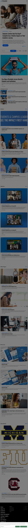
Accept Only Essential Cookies (24, 526)
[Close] (27, 523)
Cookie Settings (2, 526)
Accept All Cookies (17, 526)
